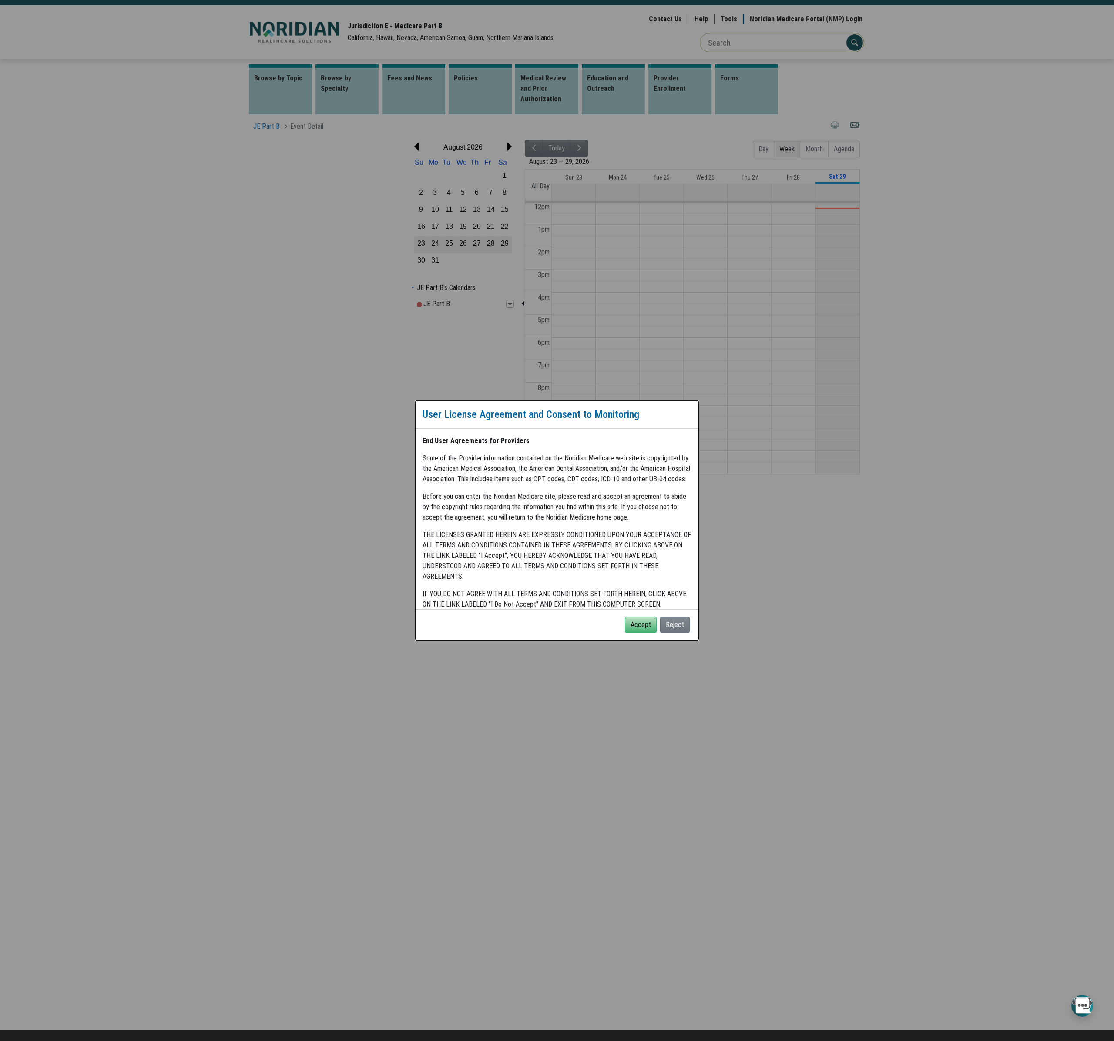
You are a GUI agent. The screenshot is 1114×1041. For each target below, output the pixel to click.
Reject (675, 625)
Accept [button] (641, 625)
